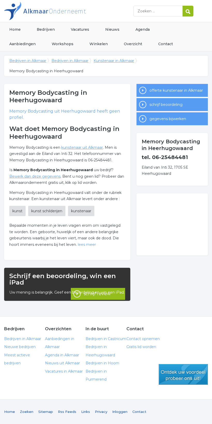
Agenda (142, 29)
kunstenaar (81, 211)
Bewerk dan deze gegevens (34, 176)
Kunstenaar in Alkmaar (114, 60)
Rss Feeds (67, 412)
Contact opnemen (143, 338)
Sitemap (45, 412)
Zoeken (26, 412)
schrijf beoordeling (166, 104)
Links (85, 412)
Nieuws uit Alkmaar (62, 363)
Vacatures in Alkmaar (64, 371)
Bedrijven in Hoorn (102, 363)
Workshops (62, 44)
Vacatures (80, 29)
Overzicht (133, 44)
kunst (17, 211)
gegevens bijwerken (167, 118)
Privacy (101, 412)
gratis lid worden (183, 374)
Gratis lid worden (141, 346)
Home (15, 29)
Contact (165, 44)
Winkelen (98, 44)
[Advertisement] (172, 224)
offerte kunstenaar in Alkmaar (176, 90)
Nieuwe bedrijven (20, 346)
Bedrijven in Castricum (106, 338)
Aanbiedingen (22, 44)
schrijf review (97, 293)
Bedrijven (46, 29)
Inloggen (119, 412)
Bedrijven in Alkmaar (68, 11)
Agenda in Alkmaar (62, 355)
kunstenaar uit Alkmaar (82, 147)
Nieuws (112, 29)
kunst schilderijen (46, 211)
